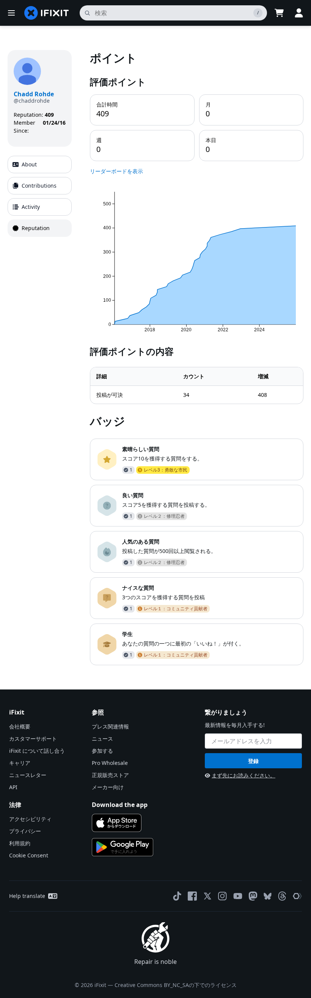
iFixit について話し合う (37, 750)
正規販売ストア (110, 775)
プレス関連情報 (110, 726)
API (13, 787)
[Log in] (298, 12)
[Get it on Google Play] (122, 847)
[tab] (40, 164)
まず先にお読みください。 (243, 775)
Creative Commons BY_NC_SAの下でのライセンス (176, 985)
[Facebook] (192, 896)
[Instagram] (222, 896)
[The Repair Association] (297, 896)
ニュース (102, 738)
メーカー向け (108, 787)
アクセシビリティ (30, 819)
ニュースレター (27, 775)
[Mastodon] (253, 896)
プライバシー (25, 831)
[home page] (46, 13)
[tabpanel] (196, 357)
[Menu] (11, 13)
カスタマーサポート (33, 738)
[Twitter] (207, 896)
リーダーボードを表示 (116, 171)
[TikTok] (177, 896)
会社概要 (19, 726)
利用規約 (19, 843)
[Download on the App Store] (116, 823)
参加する (102, 750)
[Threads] (282, 896)
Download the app (120, 805)
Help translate (27, 895)
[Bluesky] (268, 896)
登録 (253, 761)
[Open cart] (279, 12)
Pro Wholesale (110, 762)
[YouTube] (237, 896)
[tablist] (40, 196)
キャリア (19, 762)
